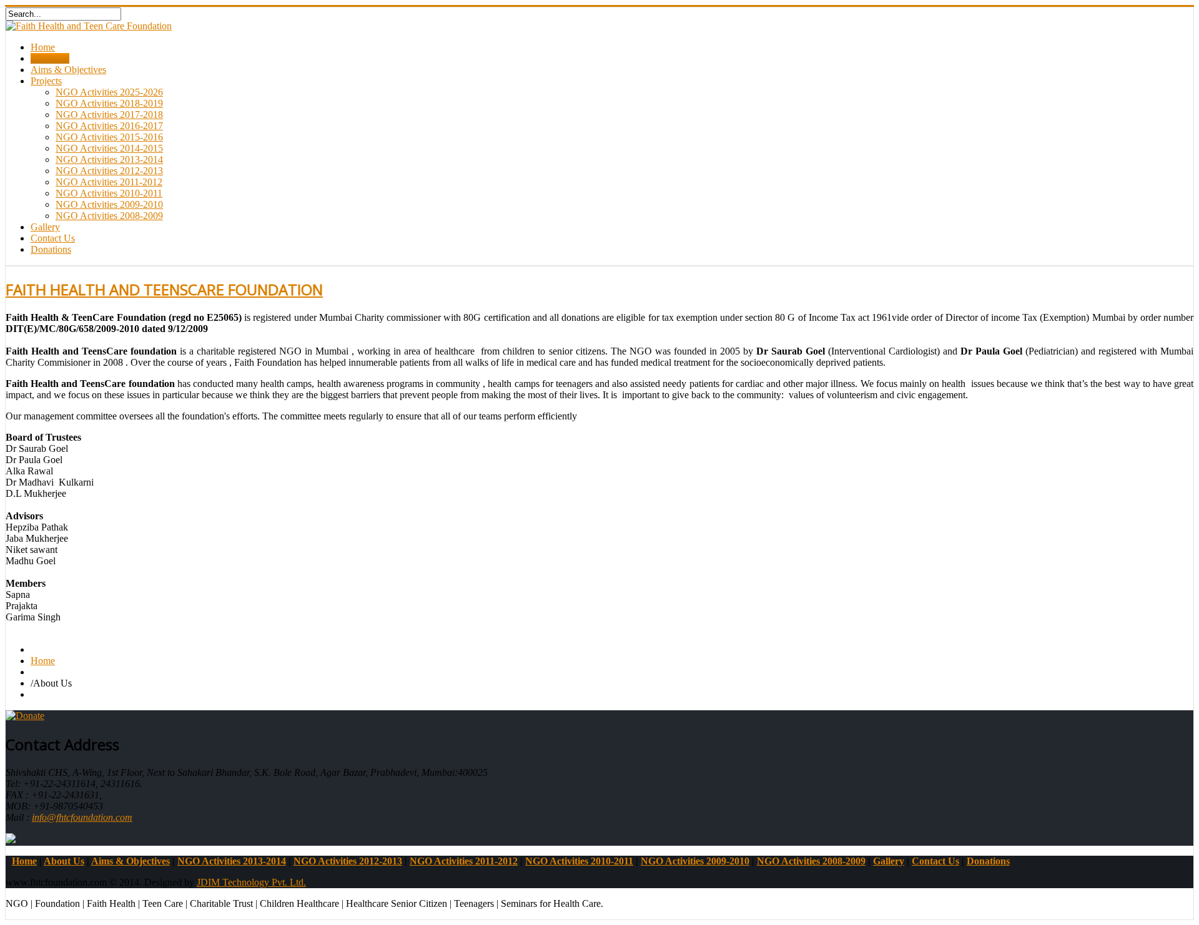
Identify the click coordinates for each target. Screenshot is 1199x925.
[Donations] (25, 715)
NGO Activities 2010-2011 (109, 193)
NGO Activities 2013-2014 (109, 159)
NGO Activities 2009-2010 (109, 204)
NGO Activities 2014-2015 (109, 148)
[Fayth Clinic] (11, 839)
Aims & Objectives (68, 69)
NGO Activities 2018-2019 (109, 103)
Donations (51, 249)
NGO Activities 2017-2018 (109, 114)
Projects (46, 81)
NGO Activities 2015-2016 (109, 137)
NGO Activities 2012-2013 (109, 170)
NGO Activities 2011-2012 (109, 182)
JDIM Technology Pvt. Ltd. (251, 882)
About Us (50, 58)
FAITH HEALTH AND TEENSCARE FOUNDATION (164, 289)
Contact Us (53, 238)
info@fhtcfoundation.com (82, 817)
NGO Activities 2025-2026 (109, 92)
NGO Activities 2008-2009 (109, 215)
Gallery (45, 227)
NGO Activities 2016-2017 (109, 125)
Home (43, 47)
